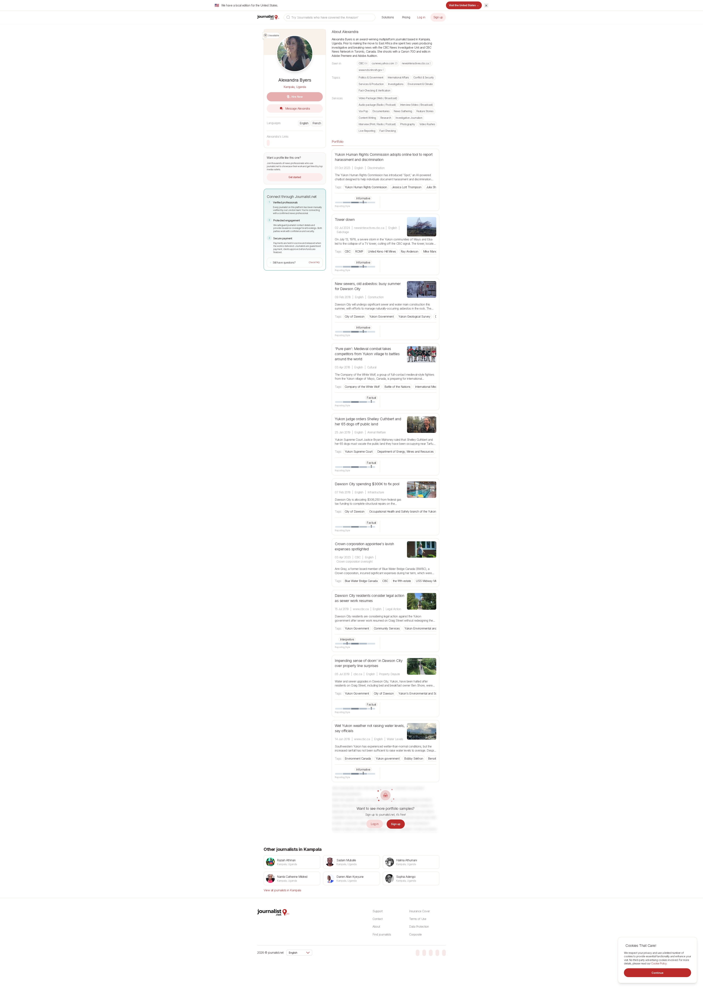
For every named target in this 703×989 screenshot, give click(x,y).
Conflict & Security (423, 77)
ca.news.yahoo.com (384, 63)
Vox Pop (363, 111)
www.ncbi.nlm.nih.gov (371, 69)
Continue (657, 972)
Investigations (395, 84)
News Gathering (403, 111)
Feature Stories (425, 111)
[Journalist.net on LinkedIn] (444, 953)
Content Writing (367, 117)
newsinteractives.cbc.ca (416, 63)
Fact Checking (388, 130)
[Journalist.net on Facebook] (431, 953)
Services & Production (371, 84)
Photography (407, 124)
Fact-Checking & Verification (374, 90)
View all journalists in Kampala (282, 890)
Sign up (438, 17)
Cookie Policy (659, 963)
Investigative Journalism (409, 117)
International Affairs (398, 77)
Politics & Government (371, 77)
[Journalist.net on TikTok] (424, 953)
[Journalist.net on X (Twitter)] (437, 953)
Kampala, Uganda (295, 87)
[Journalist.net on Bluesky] (417, 953)
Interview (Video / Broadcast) (416, 104)
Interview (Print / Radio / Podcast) (377, 124)
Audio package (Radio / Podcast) (377, 104)
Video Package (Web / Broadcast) (378, 98)
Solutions (388, 17)
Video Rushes (427, 124)
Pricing (406, 17)
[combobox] (329, 17)
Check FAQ (314, 262)
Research (385, 117)
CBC (363, 63)
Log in (421, 17)
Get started (295, 177)
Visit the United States (464, 5)
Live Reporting (367, 130)
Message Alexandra (297, 108)
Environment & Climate (420, 84)
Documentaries (381, 111)
